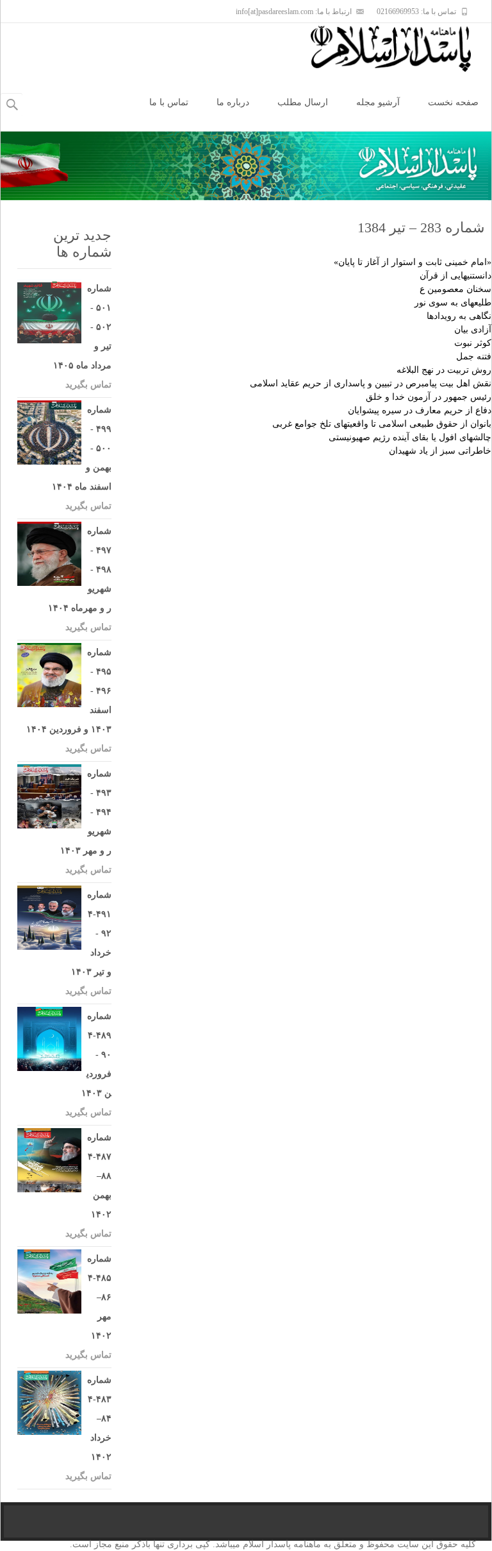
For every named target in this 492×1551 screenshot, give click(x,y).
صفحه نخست (453, 102)
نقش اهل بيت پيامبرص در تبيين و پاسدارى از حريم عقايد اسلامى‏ (370, 383)
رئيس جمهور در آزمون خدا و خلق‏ (428, 397)
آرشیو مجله (378, 102)
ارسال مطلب (302, 102)
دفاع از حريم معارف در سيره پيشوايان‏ (419, 410)
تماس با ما (168, 102)
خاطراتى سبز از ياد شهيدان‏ (440, 451)
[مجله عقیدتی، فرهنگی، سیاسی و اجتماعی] (401, 48)
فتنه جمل (473, 356)
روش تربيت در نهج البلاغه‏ (444, 370)
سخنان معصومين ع (455, 289)
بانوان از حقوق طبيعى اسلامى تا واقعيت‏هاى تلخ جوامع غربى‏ (381, 424)
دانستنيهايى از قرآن (455, 275)
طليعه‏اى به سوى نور (452, 302)
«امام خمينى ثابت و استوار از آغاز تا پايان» (412, 262)
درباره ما (233, 102)
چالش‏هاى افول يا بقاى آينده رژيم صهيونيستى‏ (410, 437)
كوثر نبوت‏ (472, 343)
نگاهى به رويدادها (459, 316)
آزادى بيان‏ (472, 329)
